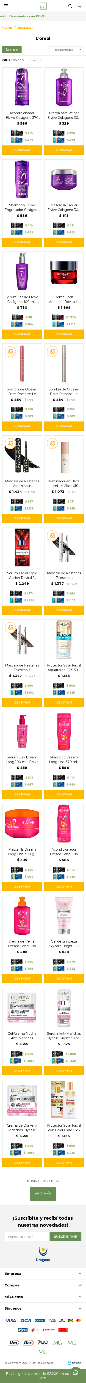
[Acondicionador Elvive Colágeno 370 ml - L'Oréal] (22, 87)
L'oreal (33, 60)
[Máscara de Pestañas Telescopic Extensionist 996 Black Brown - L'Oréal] (22, 639)
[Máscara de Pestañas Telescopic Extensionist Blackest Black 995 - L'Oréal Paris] (64, 548)
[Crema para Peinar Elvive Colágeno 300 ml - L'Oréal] (64, 87)
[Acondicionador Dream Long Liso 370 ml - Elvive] (64, 824)
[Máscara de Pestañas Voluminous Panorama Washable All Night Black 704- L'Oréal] (22, 455)
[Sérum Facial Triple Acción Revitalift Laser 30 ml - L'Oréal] (22, 548)
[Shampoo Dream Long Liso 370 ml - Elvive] (64, 732)
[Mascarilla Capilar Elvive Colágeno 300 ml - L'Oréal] (64, 179)
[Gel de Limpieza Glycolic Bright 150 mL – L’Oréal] (64, 916)
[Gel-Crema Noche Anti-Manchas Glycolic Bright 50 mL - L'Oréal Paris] (22, 1008)
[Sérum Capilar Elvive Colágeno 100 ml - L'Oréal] (22, 271)
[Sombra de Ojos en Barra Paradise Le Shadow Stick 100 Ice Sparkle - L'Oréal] (64, 363)
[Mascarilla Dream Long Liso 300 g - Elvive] (22, 824)
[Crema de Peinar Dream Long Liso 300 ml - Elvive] (22, 916)
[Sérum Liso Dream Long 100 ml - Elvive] (22, 732)
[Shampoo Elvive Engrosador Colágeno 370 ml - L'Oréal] (22, 179)
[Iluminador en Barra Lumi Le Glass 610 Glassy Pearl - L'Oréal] (64, 455)
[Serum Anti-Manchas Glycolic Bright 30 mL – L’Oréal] (64, 1008)
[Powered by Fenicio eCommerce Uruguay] (74, 1362)
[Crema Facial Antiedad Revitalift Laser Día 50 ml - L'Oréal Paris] (64, 271)
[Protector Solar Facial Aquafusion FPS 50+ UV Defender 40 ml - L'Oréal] (64, 639)
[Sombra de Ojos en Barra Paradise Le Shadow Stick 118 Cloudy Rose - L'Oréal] (22, 363)
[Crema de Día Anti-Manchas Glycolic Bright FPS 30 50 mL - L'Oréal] (22, 1100)
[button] (70, 6)
